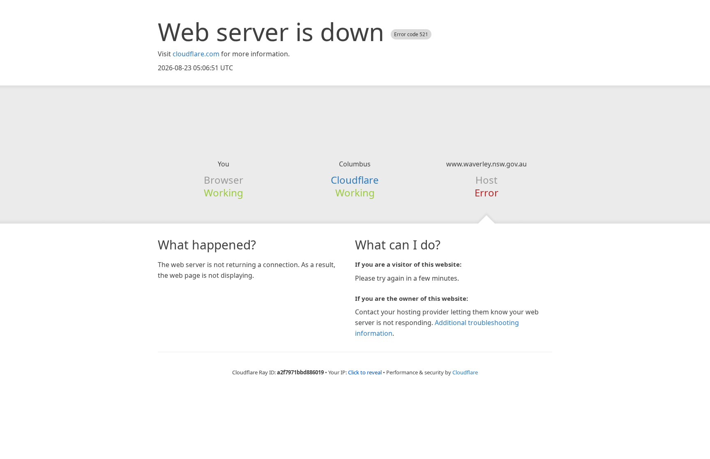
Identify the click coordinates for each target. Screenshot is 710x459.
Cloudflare (355, 180)
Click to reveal (365, 372)
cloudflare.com (196, 53)
